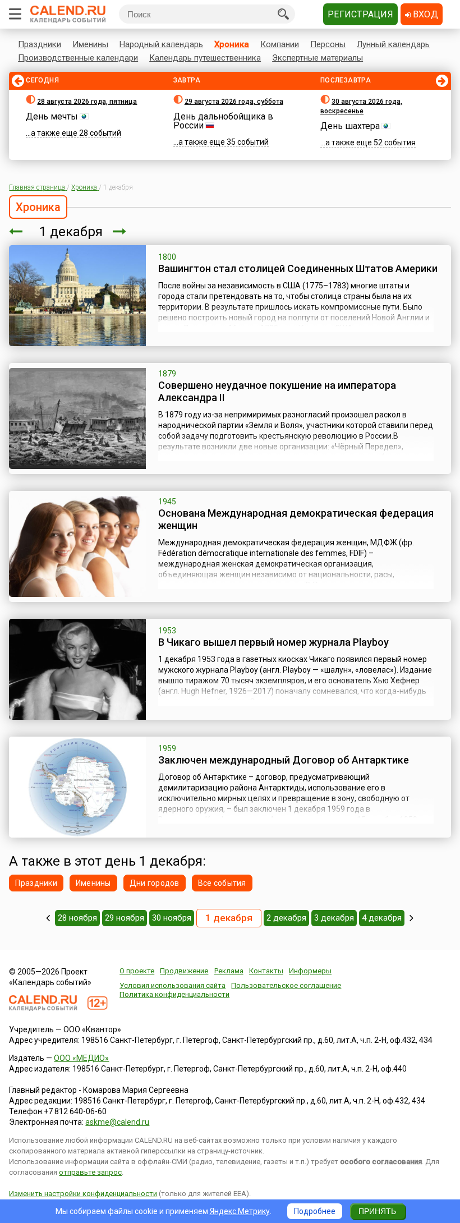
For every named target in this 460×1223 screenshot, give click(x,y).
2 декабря (286, 918)
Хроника (231, 44)
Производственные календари (78, 58)
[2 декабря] (119, 232)
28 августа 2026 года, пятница (87, 101)
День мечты (52, 116)
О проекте (136, 971)
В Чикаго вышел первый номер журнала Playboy (273, 642)
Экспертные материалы (317, 58)
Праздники (39, 44)
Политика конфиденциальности (174, 994)
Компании (279, 44)
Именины (90, 44)
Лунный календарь (393, 44)
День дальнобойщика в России (223, 121)
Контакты (266, 971)
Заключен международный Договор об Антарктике (283, 760)
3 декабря (334, 918)
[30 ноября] (15, 232)
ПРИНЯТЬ (377, 1211)
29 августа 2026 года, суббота (234, 101)
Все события (222, 883)
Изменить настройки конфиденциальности (83, 1193)
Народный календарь (161, 44)
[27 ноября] (48, 917)
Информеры (310, 971)
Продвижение (184, 971)
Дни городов (155, 883)
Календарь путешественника (205, 58)
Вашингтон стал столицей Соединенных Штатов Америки (298, 268)
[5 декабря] (411, 917)
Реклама (228, 971)
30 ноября (171, 918)
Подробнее (314, 1211)
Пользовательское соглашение (286, 985)
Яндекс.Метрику (240, 1211)
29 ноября (124, 918)
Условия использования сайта (172, 985)
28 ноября (77, 918)
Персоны (328, 44)
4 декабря (382, 918)
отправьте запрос (90, 1172)
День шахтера (350, 126)
